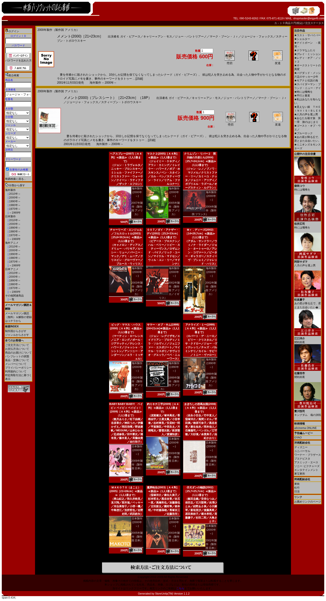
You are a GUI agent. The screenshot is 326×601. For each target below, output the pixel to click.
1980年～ (14, 205)
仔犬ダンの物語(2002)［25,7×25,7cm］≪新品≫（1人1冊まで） (200, 491)
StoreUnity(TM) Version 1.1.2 (172, 593)
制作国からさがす (15, 331)
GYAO (298, 437)
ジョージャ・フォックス (257, 36)
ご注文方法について (17, 345)
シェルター (302, 39)
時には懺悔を (303, 91)
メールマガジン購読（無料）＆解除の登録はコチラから (18, 317)
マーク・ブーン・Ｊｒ (224, 36)
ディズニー (301, 447)
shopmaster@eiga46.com (308, 18)
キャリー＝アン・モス (157, 36)
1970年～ (14, 208)
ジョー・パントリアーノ (191, 36)
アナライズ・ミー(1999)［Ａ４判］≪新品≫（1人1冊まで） (200, 328)
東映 (297, 483)
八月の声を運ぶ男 (306, 114)
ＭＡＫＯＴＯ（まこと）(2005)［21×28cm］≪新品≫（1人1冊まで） (126, 491)
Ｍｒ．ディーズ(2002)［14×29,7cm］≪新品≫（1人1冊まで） (200, 233)
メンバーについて (15, 363)
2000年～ (14, 197)
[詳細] (139, 78)
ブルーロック (303, 133)
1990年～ (14, 201)
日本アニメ (11, 269)
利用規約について (15, 371)
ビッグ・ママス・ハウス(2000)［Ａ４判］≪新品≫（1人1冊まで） (126, 328)
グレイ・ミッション (307, 54)
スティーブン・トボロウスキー (121, 102)
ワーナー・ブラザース (307, 454)
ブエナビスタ (302, 458)
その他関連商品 (14, 295)
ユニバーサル (302, 451)
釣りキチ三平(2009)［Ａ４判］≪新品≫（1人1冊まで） (163, 408)
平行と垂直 (302, 95)
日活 (297, 491)
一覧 (11, 299)
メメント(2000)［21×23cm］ (80, 36)
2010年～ (14, 193)
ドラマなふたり (304, 50)
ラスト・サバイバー (307, 35)
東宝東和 (299, 473)
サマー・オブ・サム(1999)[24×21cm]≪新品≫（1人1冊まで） (163, 328)
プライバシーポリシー (18, 367)
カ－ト (278, 23)
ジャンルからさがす (17, 334)
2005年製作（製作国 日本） (137, 536)
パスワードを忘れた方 (18, 60)
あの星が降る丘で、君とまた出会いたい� (307, 303)
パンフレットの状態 (17, 356)
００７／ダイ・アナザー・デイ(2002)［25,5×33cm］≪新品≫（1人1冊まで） (163, 233)
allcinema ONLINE (305, 428)
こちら (180, 588)
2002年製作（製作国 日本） (211, 544)
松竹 (297, 487)
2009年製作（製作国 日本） (137, 464)
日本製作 (10, 216)
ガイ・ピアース (130, 36)
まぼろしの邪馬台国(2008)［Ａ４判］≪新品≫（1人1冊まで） (200, 408)
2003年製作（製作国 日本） (174, 536)
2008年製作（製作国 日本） (211, 461)
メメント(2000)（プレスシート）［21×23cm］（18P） (108, 98)
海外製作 (10, 190)
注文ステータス (314, 23)
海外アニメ (11, 242)
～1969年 (14, 212)
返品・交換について (17, 360)
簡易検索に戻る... (15, 179)
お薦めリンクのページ (307, 501)
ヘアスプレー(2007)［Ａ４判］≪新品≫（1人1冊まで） (126, 157)
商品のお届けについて (18, 352)
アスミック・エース (306, 462)
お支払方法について (17, 348)
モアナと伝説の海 (306, 80)
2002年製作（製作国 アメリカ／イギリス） (169, 290)
